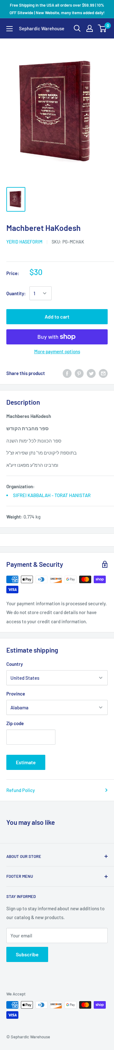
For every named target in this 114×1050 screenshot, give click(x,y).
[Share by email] (103, 373)
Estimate (26, 762)
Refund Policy (20, 790)
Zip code (15, 723)
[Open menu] (9, 28)
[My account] (89, 28)
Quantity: (16, 293)
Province (15, 693)
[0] (102, 28)
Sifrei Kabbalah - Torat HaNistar (52, 495)
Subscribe (27, 954)
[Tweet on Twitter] (91, 373)
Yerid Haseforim (24, 241)
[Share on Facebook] (67, 373)
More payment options (57, 351)
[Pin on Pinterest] (79, 373)
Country (14, 664)
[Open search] (77, 28)
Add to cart (57, 317)
